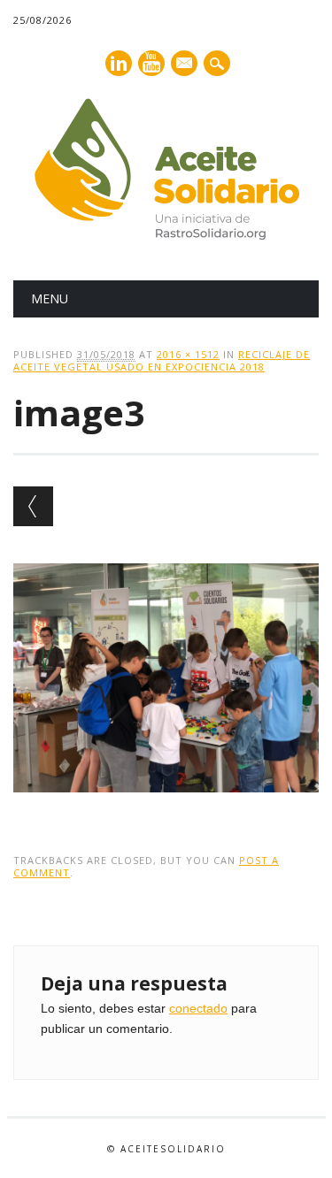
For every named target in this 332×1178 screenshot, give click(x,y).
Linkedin (118, 63)
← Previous (33, 506)
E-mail (185, 64)
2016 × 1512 (188, 354)
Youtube (151, 63)
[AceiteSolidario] (166, 235)
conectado (198, 1008)
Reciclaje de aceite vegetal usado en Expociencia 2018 (161, 360)
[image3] (166, 809)
